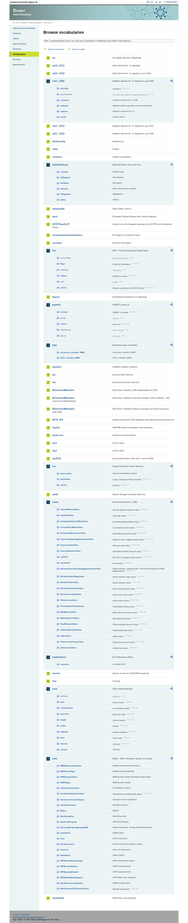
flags (62, 264)
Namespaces (19, 64)
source (63, 324)
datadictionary (60, 164)
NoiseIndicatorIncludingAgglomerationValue (80, 569)
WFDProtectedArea (68, 866)
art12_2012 (58, 65)
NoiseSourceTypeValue (70, 594)
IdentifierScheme (68, 805)
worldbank (58, 898)
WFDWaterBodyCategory (71, 877)
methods (64, 106)
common (57, 157)
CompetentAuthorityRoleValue (74, 521)
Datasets (17, 33)
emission (64, 714)
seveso (56, 673)
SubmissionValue (68, 648)
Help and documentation (24, 28)
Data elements (19, 44)
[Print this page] (156, 2)
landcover (57, 435)
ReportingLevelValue (69, 618)
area (62, 702)
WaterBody (65, 855)
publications (59, 657)
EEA (24, 2)
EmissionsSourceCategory (72, 800)
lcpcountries (66, 473)
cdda (55, 149)
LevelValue (65, 563)
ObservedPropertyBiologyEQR (74, 827)
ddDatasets (65, 177)
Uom (62, 838)
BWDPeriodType (67, 771)
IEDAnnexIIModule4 (63, 409)
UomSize (64, 850)
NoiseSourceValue (68, 600)
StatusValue (65, 636)
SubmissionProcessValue (72, 642)
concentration (66, 708)
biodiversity (58, 141)
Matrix (63, 811)
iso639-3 (64, 557)
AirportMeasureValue (69, 509)
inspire (56, 427)
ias (54, 374)
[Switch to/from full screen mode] (160, 2)
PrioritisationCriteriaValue (72, 606)
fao (54, 250)
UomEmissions (67, 844)
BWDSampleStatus (68, 777)
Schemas (17, 49)
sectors (63, 485)
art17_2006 (58, 81)
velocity (63, 744)
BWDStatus (65, 782)
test (54, 681)
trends (63, 117)
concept (64, 312)
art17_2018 (58, 133)
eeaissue (64, 189)
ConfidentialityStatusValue (72, 794)
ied (54, 382)
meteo (63, 726)
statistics (64, 732)
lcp (54, 466)
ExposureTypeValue (69, 545)
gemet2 (56, 304)
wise (54, 758)
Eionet (24, 23)
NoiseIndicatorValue (69, 582)
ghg (54, 345)
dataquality (58, 208)
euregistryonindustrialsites (67, 235)
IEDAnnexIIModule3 (63, 398)
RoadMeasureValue (69, 624)
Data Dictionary (35, 23)
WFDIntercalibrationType (71, 861)
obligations (65, 194)
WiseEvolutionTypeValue (71, 883)
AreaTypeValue (67, 515)
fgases (56, 297)
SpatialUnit (65, 833)
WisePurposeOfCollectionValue (74, 889)
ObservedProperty (68, 822)
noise (55, 502)
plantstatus (65, 479)
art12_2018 (58, 73)
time (62, 738)
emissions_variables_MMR (72, 352)
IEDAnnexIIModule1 (63, 390)
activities (64, 88)
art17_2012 (58, 126)
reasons (64, 111)
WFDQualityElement (69, 872)
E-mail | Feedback (21, 914)
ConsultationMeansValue (71, 527)
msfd (55, 494)
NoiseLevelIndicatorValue (71, 588)
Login (151, 2)
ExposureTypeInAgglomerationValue (77, 539)
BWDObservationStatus (71, 766)
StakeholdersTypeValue (71, 630)
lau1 (54, 443)
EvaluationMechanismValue (72, 533)
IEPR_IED (57, 420)
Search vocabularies (56, 49)
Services (17, 59)
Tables (16, 38)
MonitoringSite (67, 816)
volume (63, 750)
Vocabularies (19, 54)
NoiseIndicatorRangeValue (72, 576)
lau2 (54, 450)
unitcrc (63, 288)
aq (53, 58)
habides (56, 367)
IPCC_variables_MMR (70, 358)
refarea (63, 276)
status (63, 200)
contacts (64, 172)
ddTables (64, 183)
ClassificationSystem (69, 788)
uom (54, 689)
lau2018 (56, 458)
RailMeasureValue (68, 612)
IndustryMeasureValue (70, 551)
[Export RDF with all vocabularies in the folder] (171, 81)
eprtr (55, 216)
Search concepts (78, 49)
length (63, 720)
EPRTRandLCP (61, 224)
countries (64, 100)
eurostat (57, 243)
